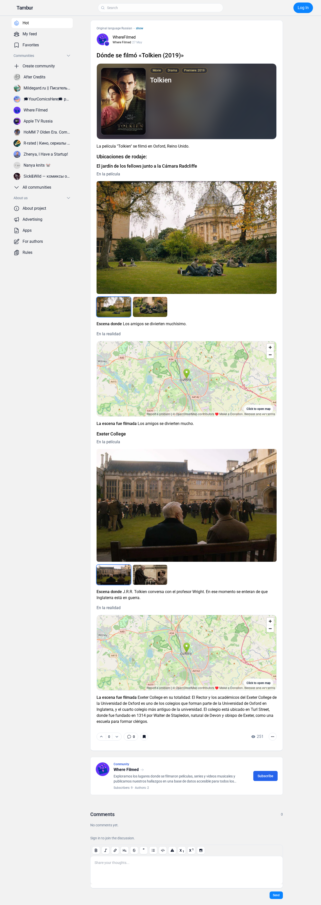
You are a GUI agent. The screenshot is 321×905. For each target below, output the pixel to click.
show (139, 28)
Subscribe (265, 776)
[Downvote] (116, 736)
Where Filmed (122, 42)
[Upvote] (101, 736)
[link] (131, 737)
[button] (25, 7)
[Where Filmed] (107, 43)
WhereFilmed (124, 37)
